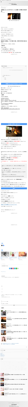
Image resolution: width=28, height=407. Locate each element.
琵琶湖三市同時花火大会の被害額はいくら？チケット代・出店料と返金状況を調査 (15, 379)
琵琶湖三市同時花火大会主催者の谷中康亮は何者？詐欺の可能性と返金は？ (14, 384)
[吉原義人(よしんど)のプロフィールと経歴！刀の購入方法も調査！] (15, 268)
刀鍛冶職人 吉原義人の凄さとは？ (6, 75)
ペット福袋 (21, 365)
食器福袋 (22, 369)
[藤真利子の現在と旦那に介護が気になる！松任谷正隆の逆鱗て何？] (23, 254)
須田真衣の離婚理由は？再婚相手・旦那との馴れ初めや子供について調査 (14, 374)
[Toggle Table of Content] (25, 66)
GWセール (4, 362)
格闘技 (15, 368)
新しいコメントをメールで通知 (4, 301)
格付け (12, 368)
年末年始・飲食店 (3, 368)
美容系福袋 (6, 369)
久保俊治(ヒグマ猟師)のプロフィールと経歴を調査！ (9, 344)
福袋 (1, 369)
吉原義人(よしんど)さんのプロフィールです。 (8, 67)
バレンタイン (2, 365)
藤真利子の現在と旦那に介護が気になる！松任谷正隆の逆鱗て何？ (22, 258)
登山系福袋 (25, 368)
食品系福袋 (19, 369)
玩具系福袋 (22, 368)
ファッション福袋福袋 (11, 365)
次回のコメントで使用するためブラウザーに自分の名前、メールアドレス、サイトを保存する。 (12, 294)
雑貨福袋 (15, 369)
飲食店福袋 (25, 369)
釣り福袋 (12, 369)
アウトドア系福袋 (17, 362)
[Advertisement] (6, 24)
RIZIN (6, 362)
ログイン (2, 353)
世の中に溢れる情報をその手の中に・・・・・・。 (14, 405)
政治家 (6, 368)
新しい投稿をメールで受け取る (4, 303)
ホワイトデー (24, 365)
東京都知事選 (9, 368)
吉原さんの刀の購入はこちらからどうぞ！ (9, 204)
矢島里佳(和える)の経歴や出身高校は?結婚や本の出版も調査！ (14, 258)
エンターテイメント (4, 271)
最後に (3, 76)
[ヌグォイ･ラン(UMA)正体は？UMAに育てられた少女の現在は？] (5, 254)
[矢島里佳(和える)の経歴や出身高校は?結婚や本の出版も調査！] (14, 254)
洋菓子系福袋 (18, 368)
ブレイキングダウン (17, 365)
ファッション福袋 (6, 365)
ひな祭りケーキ (13, 362)
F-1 (1, 362)
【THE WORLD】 (14, 4)
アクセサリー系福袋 (22, 362)
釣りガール (9, 369)
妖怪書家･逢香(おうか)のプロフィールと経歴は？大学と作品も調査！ (11, 343)
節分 (3, 369)
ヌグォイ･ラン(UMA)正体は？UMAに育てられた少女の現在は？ (5, 258)
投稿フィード (2, 354)
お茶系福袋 (9, 362)
